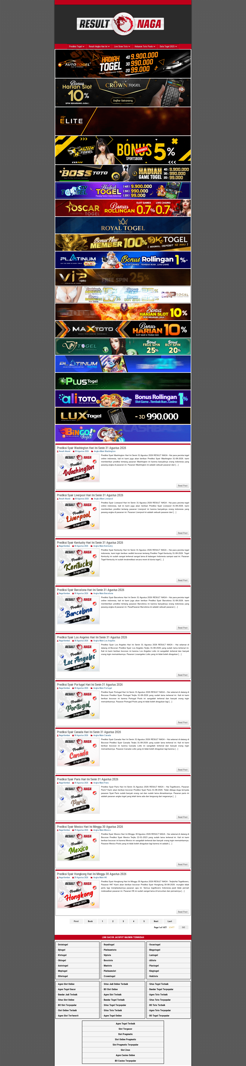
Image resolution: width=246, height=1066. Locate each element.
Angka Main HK (100, 877)
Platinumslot (110, 971)
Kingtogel (154, 971)
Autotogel (63, 965)
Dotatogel (63, 944)
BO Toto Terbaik (157, 1005)
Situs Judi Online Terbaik (116, 984)
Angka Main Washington (105, 451)
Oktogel (62, 960)
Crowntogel (109, 976)
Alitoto (152, 960)
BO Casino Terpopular (125, 1060)
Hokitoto (153, 976)
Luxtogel (153, 955)
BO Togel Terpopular (159, 1015)
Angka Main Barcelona (103, 593)
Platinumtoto (110, 950)
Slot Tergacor (125, 1029)
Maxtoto (108, 965)
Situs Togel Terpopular (115, 1005)
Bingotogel (154, 950)
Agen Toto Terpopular (160, 1010)
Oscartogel (154, 944)
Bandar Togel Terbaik (114, 1000)
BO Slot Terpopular (67, 1005)
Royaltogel (109, 944)
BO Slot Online (111, 989)
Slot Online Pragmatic (125, 1039)
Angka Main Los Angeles (104, 640)
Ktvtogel (62, 955)
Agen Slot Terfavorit (68, 1015)
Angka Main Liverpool (103, 498)
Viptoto (107, 955)
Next (156, 921)
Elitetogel (63, 976)
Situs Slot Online (66, 1000)
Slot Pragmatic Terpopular (125, 1044)
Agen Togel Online (113, 1015)
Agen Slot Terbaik (112, 994)
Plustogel (154, 965)
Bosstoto (108, 960)
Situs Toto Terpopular (160, 1000)
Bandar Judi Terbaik (67, 994)
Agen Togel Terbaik (125, 1023)
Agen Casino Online (125, 1055)
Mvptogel (62, 971)
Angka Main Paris (101, 782)
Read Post (182, 485)
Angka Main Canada (102, 735)
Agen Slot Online (66, 984)
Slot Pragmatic (125, 1034)
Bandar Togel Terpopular (161, 989)
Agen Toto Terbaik (158, 994)
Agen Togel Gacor (67, 989)
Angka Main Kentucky (103, 546)
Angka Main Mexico (102, 830)
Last (170, 921)
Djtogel (61, 950)
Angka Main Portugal (102, 688)
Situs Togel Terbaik (158, 984)
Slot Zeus (125, 1050)
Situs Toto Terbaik (113, 1010)
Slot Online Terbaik (67, 1010)
